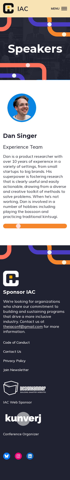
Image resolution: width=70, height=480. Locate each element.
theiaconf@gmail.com (23, 326)
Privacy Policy (14, 361)
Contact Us (12, 351)
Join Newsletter (16, 370)
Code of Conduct (16, 342)
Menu (55, 8)
